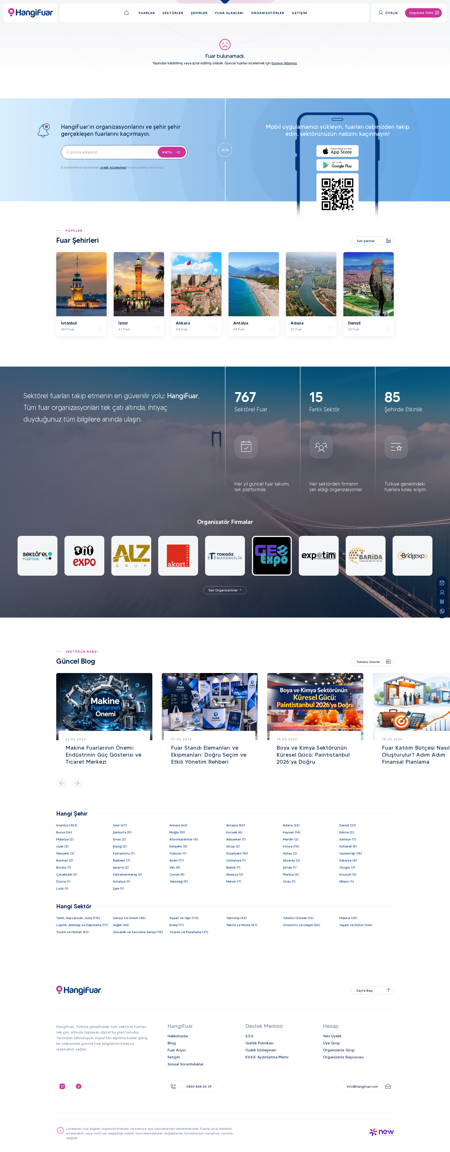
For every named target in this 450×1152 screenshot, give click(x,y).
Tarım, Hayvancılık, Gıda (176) (78, 918)
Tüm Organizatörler (223, 590)
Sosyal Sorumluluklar (186, 1064)
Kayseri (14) (291, 832)
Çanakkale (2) (66, 874)
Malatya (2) (65, 839)
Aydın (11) (176, 860)
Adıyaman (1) (236, 839)
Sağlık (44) (121, 925)
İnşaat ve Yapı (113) (184, 918)
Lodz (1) (62, 888)
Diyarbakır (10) (237, 853)
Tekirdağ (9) (178, 881)
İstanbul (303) (66, 825)
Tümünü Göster (368, 662)
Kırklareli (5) (348, 846)
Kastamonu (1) (124, 853)
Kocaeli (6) (234, 832)
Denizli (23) (347, 825)
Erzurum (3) (347, 874)
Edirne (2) (346, 832)
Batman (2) (64, 860)
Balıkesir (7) (121, 860)
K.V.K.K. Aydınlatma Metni (267, 1057)
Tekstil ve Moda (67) (241, 925)
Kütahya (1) (121, 881)
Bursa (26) (64, 832)
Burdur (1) (63, 867)
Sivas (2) (119, 839)
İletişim (174, 1057)
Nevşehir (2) (65, 853)
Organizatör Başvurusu (343, 1057)
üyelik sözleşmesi (113, 167)
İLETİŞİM (299, 13)
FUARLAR (147, 13)
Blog (172, 1043)
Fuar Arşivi (177, 1050)
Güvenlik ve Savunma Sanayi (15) (138, 932)
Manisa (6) (291, 874)
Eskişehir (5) (178, 846)
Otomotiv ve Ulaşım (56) (301, 925)
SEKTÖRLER (172, 13)
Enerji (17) (176, 925)
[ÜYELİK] (442, 592)
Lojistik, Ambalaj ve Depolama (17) (82, 925)
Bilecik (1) (233, 867)
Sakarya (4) (348, 860)
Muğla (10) (177, 832)
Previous (62, 783)
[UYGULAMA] (442, 602)
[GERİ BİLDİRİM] (442, 611)
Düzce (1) (63, 881)
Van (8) (174, 867)
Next (76, 783)
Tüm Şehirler (365, 241)
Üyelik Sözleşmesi (260, 1050)
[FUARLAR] (442, 583)
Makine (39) (348, 918)
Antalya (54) (235, 825)
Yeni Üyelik (332, 1036)
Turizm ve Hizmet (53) (72, 932)
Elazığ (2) (120, 846)
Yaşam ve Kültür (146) (355, 925)
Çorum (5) (176, 874)
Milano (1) (346, 881)
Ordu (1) (289, 881)
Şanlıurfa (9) (122, 832)
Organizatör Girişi (339, 1050)
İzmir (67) (120, 825)
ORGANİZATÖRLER (267, 13)
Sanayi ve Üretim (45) (129, 918)
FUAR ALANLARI (229, 13)
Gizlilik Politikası (259, 1043)
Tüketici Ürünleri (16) (298, 918)
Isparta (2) (121, 867)
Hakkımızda (178, 1036)
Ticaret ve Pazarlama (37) (188, 932)
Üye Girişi (331, 1043)
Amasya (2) (234, 874)
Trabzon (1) (177, 853)
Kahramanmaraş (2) (127, 874)
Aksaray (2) (291, 860)
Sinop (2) (233, 846)
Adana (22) (291, 825)
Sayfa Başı (364, 990)
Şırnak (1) (289, 867)
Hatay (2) (290, 853)
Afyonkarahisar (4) (183, 839)
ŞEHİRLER (199, 13)
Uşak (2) (62, 846)
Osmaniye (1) (236, 860)
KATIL (167, 152)
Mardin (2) (290, 839)
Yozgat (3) (347, 867)
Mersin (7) (233, 881)
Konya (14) (291, 846)
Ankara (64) (178, 825)
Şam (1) (118, 888)
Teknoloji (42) (236, 918)
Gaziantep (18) (350, 853)
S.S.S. (249, 1036)
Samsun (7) (347, 839)
